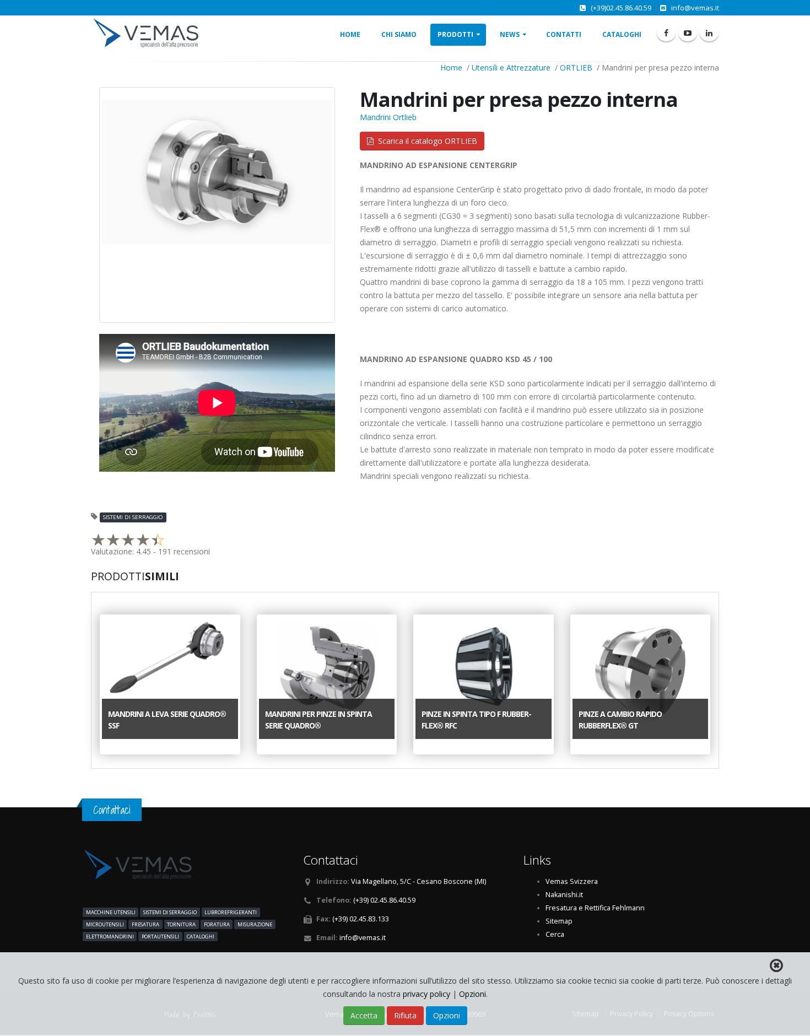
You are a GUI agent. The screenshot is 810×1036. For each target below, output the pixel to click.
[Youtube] (687, 33)
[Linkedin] (709, 33)
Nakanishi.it (564, 894)
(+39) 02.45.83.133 (360, 919)
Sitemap (559, 921)
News (510, 34)
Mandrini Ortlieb (388, 117)
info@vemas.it (695, 8)
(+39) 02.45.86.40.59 (384, 900)
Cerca (555, 934)
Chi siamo (399, 34)
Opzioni (472, 994)
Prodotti (455, 34)
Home (350, 34)
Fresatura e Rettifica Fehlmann (595, 908)
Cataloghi (621, 34)
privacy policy (427, 994)
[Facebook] (666, 33)
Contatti (563, 34)
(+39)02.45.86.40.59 (621, 8)
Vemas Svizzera (572, 881)
